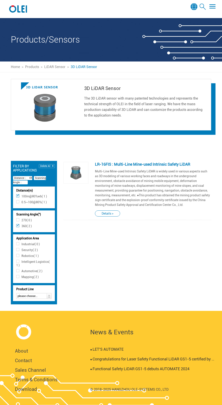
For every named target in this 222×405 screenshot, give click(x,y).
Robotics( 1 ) (30, 256)
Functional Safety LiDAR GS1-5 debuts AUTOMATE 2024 (139, 369)
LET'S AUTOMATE (107, 349)
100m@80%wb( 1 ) (34, 196)
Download (26, 389)
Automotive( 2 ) (31, 271)
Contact (23, 360)
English (194, 13)
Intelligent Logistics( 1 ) (33, 263)
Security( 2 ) (29, 250)
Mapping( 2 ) (30, 277)
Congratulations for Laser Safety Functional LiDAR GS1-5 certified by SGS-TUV (152, 359)
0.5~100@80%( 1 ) (34, 202)
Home (15, 67)
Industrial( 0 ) (30, 244)
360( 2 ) (26, 226)
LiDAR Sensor (54, 67)
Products (32, 67)
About (21, 351)
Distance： (20, 178)
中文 (195, 19)
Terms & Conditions (36, 379)
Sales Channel (30, 370)
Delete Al (45, 166)
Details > (107, 213)
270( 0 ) (26, 220)
